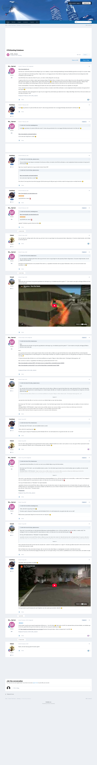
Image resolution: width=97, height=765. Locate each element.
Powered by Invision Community (48, 703)
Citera (22, 99)
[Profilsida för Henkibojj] (12, 109)
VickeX (12, 277)
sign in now (35, 682)
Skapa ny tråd (75, 60)
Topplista (32, 22)
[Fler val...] (89, 66)
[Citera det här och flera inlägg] (19, 99)
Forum (7, 22)
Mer (37, 22)
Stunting (20, 55)
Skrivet (23, 66)
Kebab (12, 235)
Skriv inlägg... (17, 688)
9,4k (12, 288)
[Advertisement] (48, 38)
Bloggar (19, 22)
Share (79, 54)
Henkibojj (12, 105)
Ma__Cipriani (15, 53)
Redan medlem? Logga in (75, 3)
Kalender (13, 22)
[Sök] (90, 22)
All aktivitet (25, 22)
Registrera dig (86, 3)
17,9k (12, 246)
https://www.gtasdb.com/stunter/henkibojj (27, 134)
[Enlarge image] (21, 490)
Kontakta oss (48, 702)
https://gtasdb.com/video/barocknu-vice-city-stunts (31, 629)
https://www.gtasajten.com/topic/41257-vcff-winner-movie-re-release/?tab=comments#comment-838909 (41, 363)
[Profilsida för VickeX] (12, 282)
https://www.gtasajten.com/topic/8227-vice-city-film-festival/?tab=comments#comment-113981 (38, 365)
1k (12, 77)
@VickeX (21, 623)
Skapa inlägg (86, 60)
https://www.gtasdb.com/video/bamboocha (27, 193)
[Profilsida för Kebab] (12, 240)
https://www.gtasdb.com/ (23, 69)
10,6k (12, 116)
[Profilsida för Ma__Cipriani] (8, 54)
